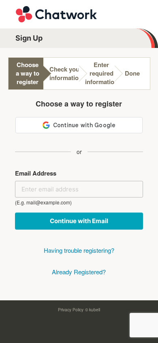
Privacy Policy (70, 310)
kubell (94, 310)
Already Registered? (79, 271)
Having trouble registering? (79, 250)
